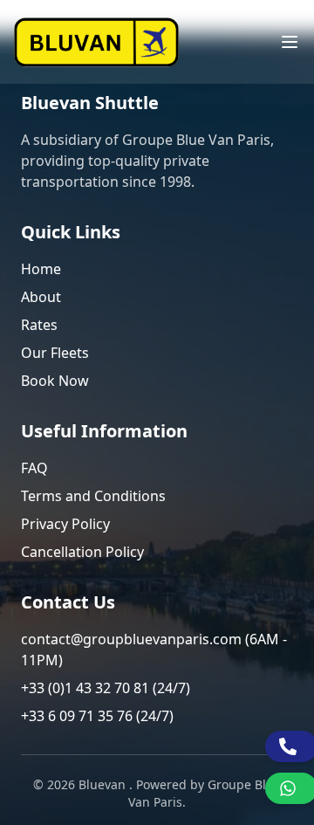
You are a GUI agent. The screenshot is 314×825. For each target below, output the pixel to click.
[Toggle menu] (289, 41)
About (41, 296)
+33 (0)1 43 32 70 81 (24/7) (105, 688)
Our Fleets (55, 352)
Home (41, 268)
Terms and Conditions (93, 495)
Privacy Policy (65, 523)
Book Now (55, 380)
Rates (39, 324)
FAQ (34, 468)
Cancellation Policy (82, 551)
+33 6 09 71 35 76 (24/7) (97, 715)
